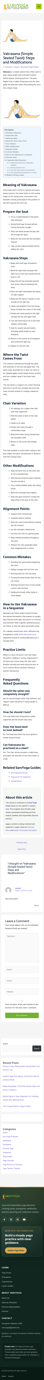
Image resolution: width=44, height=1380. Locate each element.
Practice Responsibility (11, 1307)
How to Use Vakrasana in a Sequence (19, 155)
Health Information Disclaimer (25, 830)
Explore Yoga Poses (16, 1250)
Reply (36, 905)
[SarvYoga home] (11, 1197)
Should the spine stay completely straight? (22, 164)
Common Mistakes (12, 152)
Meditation (7, 1140)
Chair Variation (11, 144)
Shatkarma (7, 1152)
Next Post (22, 849)
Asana (16, 67)
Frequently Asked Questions (16, 160)
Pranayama (7, 1144)
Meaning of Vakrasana (13, 133)
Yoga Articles (7, 1281)
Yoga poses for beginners (21, 777)
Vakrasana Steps (11, 138)
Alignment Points (12, 149)
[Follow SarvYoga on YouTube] (24, 1219)
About (4, 1376)
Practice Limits (12, 157)
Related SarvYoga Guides (15, 175)
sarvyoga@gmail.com (11, 1327)
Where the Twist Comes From (16, 141)
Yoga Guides (7, 1156)
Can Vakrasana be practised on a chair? (24, 172)
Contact (5, 1311)
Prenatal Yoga (8, 1148)
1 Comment (8, 67)
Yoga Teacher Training (11, 1168)
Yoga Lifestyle (8, 1160)
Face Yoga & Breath (10, 1136)
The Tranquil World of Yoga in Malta (17, 1106)
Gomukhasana (16, 781)
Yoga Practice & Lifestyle (12, 1164)
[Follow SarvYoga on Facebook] (4, 1219)
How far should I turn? (18, 168)
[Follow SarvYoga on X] (11, 1219)
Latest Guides (7, 1286)
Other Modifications (12, 146)
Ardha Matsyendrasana (27, 634)
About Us (5, 1298)
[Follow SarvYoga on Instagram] (17, 1219)
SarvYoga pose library (19, 773)
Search (5, 1044)
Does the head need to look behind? (23, 170)
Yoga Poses (6, 1272)
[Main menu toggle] (39, 6)
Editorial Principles (9, 1302)
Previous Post (22, 842)
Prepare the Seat (11, 135)
